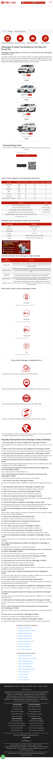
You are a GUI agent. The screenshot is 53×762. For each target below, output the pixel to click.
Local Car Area (44, 699)
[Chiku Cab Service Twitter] (23, 737)
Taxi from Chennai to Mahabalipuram (36, 727)
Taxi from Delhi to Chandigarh (17, 711)
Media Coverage (29, 749)
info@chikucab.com (34, 735)
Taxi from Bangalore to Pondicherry (34, 713)
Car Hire (28, 692)
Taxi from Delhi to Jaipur (17, 709)
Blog (40, 748)
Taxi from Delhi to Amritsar (17, 713)
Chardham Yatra (8, 699)
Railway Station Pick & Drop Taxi (31, 697)
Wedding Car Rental (19, 699)
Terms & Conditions (14, 745)
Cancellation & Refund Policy (10, 746)
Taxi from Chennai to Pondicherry (36, 723)
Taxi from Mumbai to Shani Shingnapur (16, 723)
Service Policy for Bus (23, 746)
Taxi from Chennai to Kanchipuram (36, 730)
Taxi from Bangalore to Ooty (34, 711)
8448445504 (17, 735)
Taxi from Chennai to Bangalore (36, 720)
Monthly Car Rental (12, 696)
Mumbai (46, 686)
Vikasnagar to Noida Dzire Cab (25, 633)
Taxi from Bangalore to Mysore (34, 706)
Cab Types (36, 696)
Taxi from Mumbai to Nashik (17, 727)
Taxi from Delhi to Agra (17, 706)
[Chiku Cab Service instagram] (25, 737)
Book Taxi (43, 697)
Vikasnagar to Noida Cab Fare (24, 627)
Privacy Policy (23, 745)
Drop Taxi (8, 697)
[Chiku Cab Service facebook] (24, 737)
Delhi (35, 686)
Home (4, 31)
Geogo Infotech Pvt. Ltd (26, 755)
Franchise (30, 748)
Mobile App (35, 748)
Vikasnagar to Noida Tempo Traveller (26, 641)
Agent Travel (22, 749)
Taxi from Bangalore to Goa (34, 716)
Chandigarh (29, 686)
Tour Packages (19, 694)
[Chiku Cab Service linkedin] (29, 737)
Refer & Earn (40, 746)
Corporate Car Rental (32, 699)
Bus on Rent (34, 692)
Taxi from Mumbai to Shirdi (17, 720)
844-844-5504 (28, 2)
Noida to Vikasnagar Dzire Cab (25, 661)
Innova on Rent (43, 692)
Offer (18, 748)
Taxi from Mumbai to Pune (16, 730)
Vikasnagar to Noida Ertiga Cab (25, 635)
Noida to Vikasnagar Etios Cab (25, 666)
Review (40, 745)
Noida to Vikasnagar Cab (24, 671)
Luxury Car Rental (40, 694)
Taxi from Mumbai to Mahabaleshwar (17, 725)
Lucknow (40, 686)
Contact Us (29, 745)
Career (44, 748)
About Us (35, 745)
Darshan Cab (29, 696)
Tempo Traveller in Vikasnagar (24, 649)
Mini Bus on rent (16, 697)
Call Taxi (43, 696)
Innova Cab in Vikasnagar (23, 646)
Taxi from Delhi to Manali (17, 716)
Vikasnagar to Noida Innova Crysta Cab (27, 630)
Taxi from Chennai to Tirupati (36, 725)
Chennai (23, 686)
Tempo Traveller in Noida (24, 679)
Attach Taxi (22, 696)
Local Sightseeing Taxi (18, 692)
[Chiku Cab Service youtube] (27, 737)
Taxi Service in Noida (23, 674)
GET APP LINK (26, 155)
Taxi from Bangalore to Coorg (34, 709)
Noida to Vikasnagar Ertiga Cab (25, 663)
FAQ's (14, 748)
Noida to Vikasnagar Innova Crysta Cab (27, 658)
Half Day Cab (17, 701)
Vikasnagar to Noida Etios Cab (25, 638)
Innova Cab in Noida (23, 677)
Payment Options (32, 746)
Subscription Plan (29, 694)
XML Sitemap (9, 748)
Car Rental (8, 692)
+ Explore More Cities (26, 689)
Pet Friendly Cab (34, 701)
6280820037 (25, 735)
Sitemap (46, 746)
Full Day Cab (25, 701)
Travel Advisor (24, 748)
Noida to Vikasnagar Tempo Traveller (26, 669)
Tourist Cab (10, 694)
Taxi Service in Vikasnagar (24, 643)
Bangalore (16, 686)
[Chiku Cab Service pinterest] (28, 737)
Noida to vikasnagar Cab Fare (25, 655)
